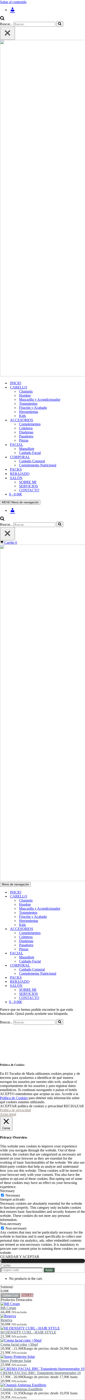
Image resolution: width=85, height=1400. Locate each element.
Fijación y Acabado (33, 408)
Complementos (30, 424)
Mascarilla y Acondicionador (39, 399)
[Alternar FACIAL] (79, 953)
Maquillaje (26, 449)
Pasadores (26, 436)
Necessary (12, 1195)
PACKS (16, 469)
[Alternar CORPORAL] (79, 965)
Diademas (26, 432)
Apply (49, 1270)
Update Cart (10, 1295)
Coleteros (26, 428)
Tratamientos (28, 403)
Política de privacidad (15, 1110)
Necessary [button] (7, 1191)
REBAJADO (19, 474)
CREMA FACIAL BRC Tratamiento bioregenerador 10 (41, 1373)
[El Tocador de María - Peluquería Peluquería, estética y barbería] (42, 208)
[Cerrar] (7, 33)
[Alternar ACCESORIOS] (79, 929)
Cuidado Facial (30, 453)
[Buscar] (2, 19)
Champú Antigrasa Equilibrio (22, 1389)
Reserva (6, 1320)
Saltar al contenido (13, 2)
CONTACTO (29, 490)
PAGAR (27, 1295)
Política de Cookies (14, 1098)
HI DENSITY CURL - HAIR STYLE (28, 1332)
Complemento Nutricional (37, 465)
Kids (22, 416)
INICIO (15, 383)
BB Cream (8, 1308)
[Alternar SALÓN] (79, 986)
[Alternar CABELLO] (79, 896)
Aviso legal (8, 1114)
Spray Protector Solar (16, 1361)
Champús (26, 391)
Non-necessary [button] (10, 1224)
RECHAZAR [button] (74, 1106)
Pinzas (23, 440)
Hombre (25, 395)
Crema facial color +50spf (19, 1344)
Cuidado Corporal (32, 461)
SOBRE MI (27, 482)
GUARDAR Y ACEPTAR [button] (19, 1257)
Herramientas (28, 412)
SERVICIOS (28, 486)
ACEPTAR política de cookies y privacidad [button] (31, 1106)
